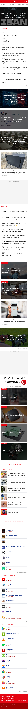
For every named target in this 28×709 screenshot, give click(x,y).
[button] (1, 1)
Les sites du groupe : (6, 705)
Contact (3, 696)
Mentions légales (5, 698)
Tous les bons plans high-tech (13, 386)
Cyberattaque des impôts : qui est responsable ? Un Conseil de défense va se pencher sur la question (14, 81)
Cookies (13, 698)
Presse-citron (19, 705)
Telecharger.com (14, 707)
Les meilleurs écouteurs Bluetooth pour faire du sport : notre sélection (16, 504)
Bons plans (4, 206)
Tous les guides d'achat (20, 517)
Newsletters (14, 696)
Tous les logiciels (21, 572)
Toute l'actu (4, 28)
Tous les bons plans (21, 257)
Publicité (18, 700)
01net (13, 705)
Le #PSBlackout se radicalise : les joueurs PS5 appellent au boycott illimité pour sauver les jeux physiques (14, 61)
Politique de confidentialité (7, 700)
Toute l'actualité (21, 85)
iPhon (7, 707)
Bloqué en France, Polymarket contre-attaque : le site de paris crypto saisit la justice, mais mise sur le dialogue (14, 47)
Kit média (23, 700)
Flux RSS (8, 696)
